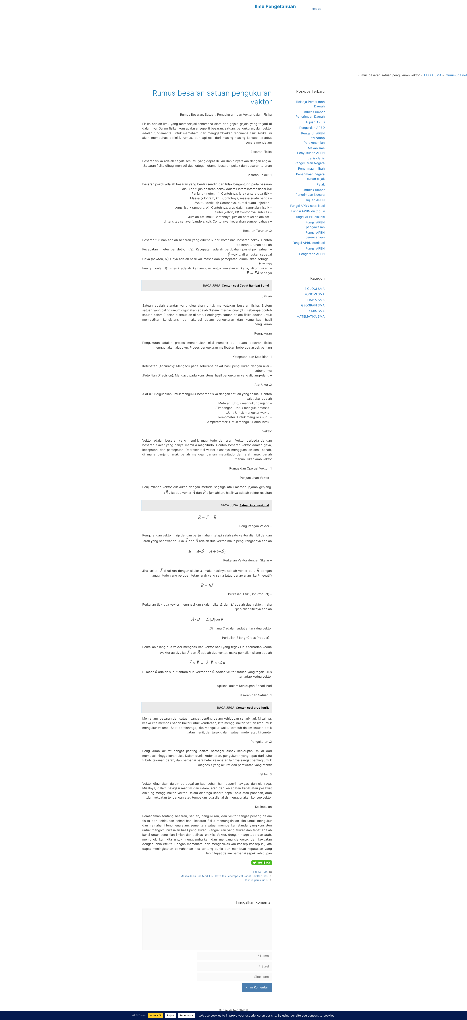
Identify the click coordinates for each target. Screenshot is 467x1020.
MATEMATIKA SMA (311, 316)
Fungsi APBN (315, 248)
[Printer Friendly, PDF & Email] (261, 862)
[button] (301, 9)
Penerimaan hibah (311, 168)
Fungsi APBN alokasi (310, 217)
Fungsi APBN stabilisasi (307, 206)
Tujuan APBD (315, 122)
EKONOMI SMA (314, 294)
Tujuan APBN (315, 200)
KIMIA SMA (316, 311)
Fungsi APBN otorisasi (308, 243)
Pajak (321, 184)
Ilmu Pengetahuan (275, 6)
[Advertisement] (233, 45)
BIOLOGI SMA (314, 289)
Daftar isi (315, 9)
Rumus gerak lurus (256, 880)
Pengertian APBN (312, 254)
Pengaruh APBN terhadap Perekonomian (313, 138)
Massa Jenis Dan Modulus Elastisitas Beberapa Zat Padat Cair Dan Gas (224, 876)
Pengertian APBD (312, 128)
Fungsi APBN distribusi (308, 211)
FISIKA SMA (260, 872)
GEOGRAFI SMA (313, 305)
